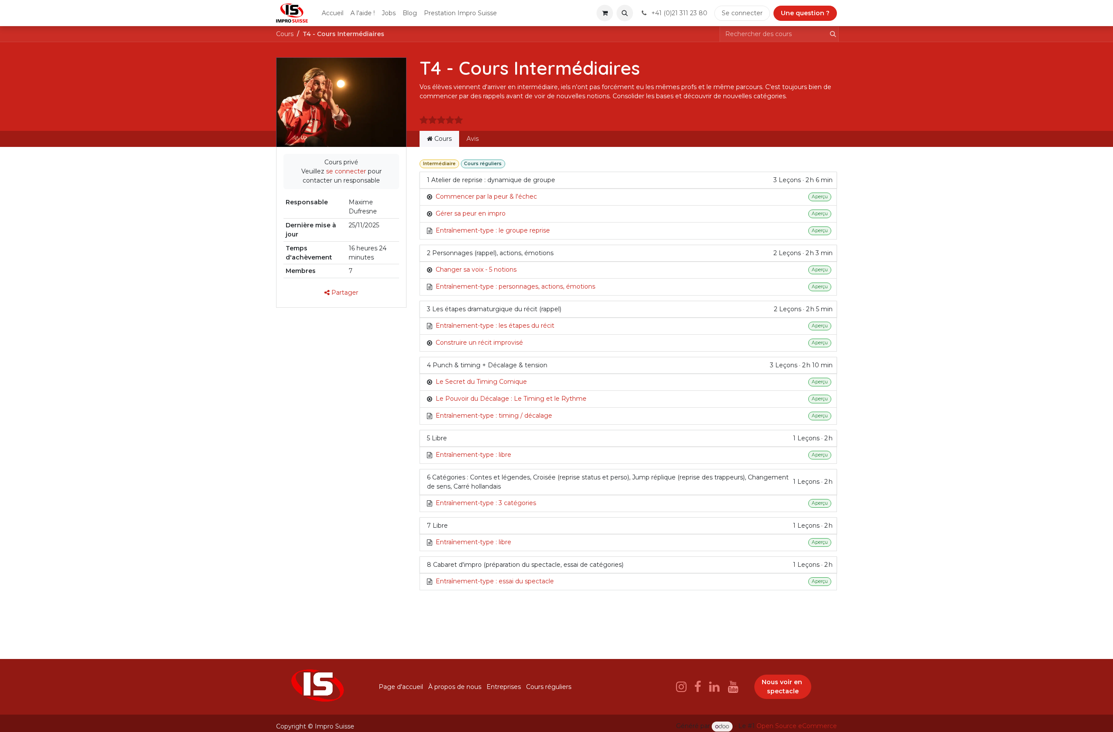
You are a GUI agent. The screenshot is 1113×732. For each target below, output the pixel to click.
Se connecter (742, 13)
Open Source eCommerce (796, 726)
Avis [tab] (473, 139)
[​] (681, 687)
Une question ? (805, 13)
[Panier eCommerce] (604, 13)
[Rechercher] (830, 34)
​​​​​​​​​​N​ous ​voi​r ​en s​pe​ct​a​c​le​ (783, 686)
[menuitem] (332, 13)
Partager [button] (344, 292)
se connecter (346, 171)
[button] (624, 13)
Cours (284, 34)
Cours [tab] (442, 139)
